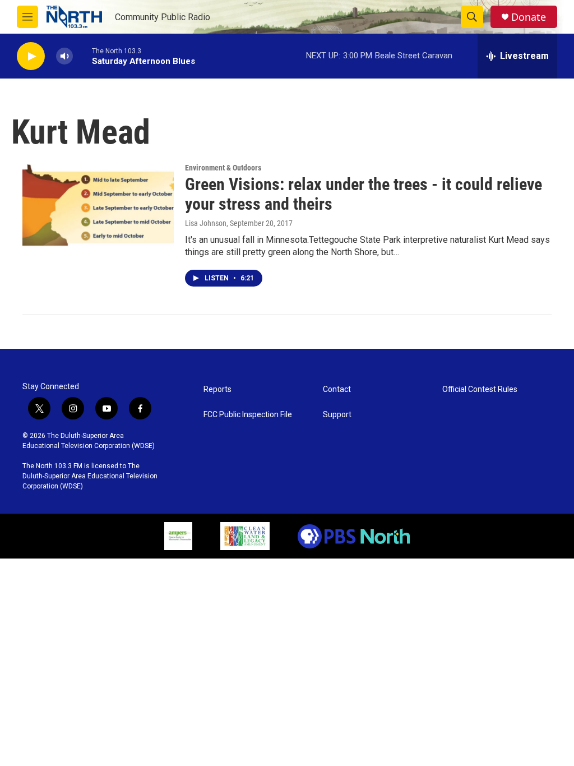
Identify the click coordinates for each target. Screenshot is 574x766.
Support (337, 414)
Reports (217, 389)
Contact (337, 389)
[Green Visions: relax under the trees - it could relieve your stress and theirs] (98, 206)
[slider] (82, 56)
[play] (31, 56)
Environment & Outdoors (223, 167)
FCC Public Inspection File (247, 414)
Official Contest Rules (479, 389)
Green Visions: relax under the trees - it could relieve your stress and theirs (363, 194)
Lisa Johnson (205, 223)
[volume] (64, 56)
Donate (528, 17)
